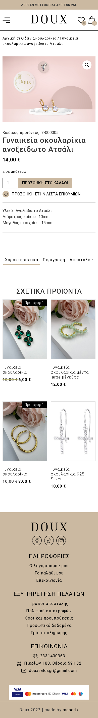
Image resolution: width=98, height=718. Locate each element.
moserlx (71, 709)
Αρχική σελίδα (16, 38)
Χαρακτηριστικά (21, 259)
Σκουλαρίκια (45, 38)
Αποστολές (81, 259)
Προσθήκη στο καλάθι (45, 183)
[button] (86, 65)
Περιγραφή (54, 259)
